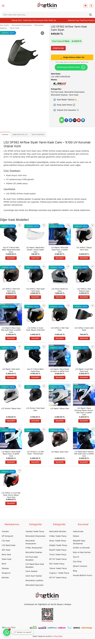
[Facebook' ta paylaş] (66, 120)
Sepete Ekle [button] (35, 258)
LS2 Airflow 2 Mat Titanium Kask (84, 290)
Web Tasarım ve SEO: (47, 636)
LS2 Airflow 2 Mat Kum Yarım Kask (11, 290)
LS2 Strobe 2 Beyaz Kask (11, 408)
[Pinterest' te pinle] (79, 120)
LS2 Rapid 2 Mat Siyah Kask (11, 370)
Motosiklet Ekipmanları (22, 25)
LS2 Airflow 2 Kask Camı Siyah (84, 329)
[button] (3, 6)
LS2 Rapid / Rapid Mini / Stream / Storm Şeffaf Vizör (35, 249)
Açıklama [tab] (5, 134)
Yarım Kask (14, 28)
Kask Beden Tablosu (67, 99)
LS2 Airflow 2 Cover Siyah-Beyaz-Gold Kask (35, 329)
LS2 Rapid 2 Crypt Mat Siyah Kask (84, 370)
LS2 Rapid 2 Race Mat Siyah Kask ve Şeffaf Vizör (59, 249)
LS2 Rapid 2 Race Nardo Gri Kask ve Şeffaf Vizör (59, 370)
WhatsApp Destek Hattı (68, 67)
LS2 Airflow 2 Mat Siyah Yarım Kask (35, 290)
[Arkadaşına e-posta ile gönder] (75, 120)
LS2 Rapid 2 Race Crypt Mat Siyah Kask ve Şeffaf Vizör (11, 330)
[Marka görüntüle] (59, 84)
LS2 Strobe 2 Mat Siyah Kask (35, 409)
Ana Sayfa (4, 25)
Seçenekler (11, 258)
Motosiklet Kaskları (59, 95)
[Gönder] (90, 14)
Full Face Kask (57, 92)
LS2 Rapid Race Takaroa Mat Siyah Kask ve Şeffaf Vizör (84, 454)
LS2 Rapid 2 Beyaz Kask (59, 408)
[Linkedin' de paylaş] (83, 120)
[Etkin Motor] (47, 6)
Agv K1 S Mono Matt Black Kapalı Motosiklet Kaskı (11, 249)
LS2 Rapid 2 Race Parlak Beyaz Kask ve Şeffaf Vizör (11, 454)
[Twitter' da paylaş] (70, 120)
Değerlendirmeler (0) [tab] (19, 134)
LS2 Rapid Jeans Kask (59, 452)
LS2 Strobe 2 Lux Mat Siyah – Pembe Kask (35, 453)
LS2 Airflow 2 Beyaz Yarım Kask (84, 248)
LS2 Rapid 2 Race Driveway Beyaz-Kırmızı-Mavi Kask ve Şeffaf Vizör (84, 411)
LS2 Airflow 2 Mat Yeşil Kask (60, 329)
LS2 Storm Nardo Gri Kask (60, 290)
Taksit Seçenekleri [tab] (38, 134)
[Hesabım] (91, 6)
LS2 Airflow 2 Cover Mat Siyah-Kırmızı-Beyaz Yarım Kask (11, 495)
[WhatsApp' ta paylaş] (61, 120)
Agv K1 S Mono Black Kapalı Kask (35, 370)
